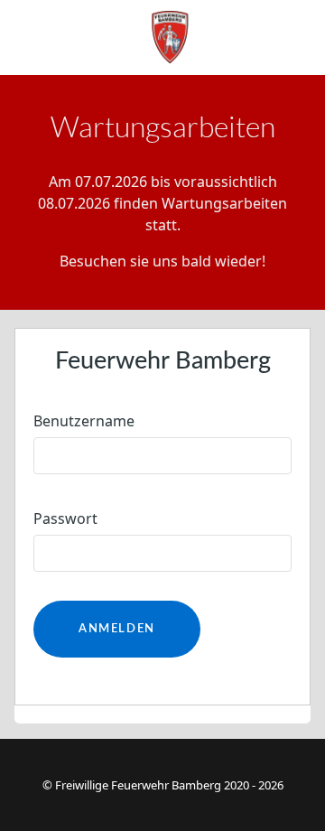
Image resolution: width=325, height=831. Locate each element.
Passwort (65, 518)
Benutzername (84, 421)
